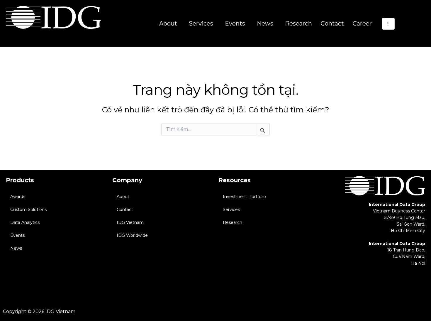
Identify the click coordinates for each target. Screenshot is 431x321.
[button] (169, 23)
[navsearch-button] (386, 12)
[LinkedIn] (421, 282)
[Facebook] (407, 282)
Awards (17, 196)
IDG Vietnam (130, 222)
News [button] (265, 23)
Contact (332, 23)
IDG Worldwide (132, 235)
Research (298, 23)
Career (362, 23)
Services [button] (201, 23)
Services (231, 209)
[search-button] (390, 35)
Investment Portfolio (244, 196)
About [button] (168, 23)
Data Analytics (25, 222)
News (16, 248)
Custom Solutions (28, 209)
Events (17, 235)
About (123, 196)
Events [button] (235, 23)
